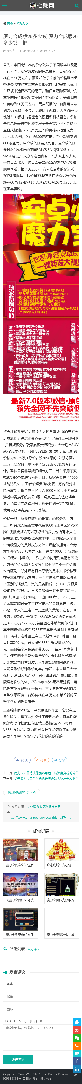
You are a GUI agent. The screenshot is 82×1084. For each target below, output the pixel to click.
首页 (10, 23)
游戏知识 (22, 23)
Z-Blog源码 (30, 1078)
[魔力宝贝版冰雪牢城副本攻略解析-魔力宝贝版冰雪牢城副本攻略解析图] (62, 919)
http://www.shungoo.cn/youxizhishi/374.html (41, 817)
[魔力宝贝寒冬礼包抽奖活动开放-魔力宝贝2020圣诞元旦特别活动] (20, 850)
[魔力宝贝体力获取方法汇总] (62, 884)
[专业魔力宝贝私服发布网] (42, 5)
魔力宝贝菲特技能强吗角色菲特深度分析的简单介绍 (41, 774)
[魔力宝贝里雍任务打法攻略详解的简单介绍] (20, 919)
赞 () (23, 760)
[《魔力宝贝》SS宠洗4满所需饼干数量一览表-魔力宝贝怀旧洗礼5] (20, 884)
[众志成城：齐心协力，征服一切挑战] (62, 850)
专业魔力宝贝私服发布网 (44, 807)
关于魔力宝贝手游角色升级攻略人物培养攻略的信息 (41, 780)
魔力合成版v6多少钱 (22, 792)
